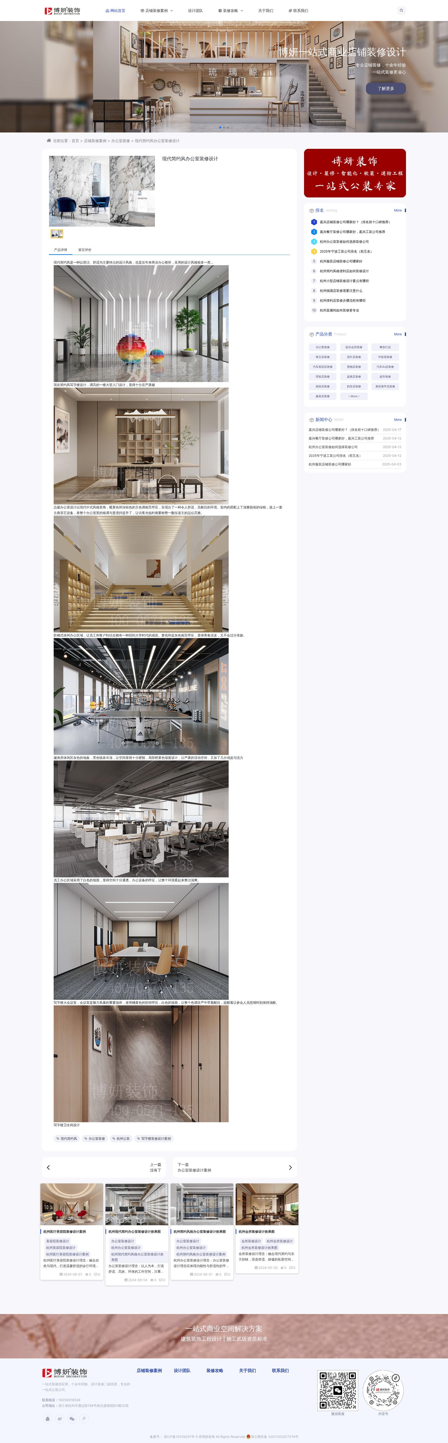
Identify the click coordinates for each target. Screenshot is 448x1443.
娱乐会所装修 (354, 347)
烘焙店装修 (323, 386)
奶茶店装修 (354, 386)
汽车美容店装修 (322, 366)
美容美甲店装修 (385, 386)
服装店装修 (323, 396)
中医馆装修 (385, 357)
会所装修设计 (251, 1241)
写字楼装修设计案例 (156, 1138)
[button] (220, 128)
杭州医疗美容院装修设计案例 (67, 1254)
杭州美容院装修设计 (61, 1248)
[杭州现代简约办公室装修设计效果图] (136, 1204)
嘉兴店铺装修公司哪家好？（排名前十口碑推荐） (356, 222)
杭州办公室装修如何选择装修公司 (344, 241)
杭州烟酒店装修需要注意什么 (341, 291)
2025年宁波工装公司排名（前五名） (347, 251)
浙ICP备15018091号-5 (180, 1437)
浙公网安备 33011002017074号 (274, 1437)
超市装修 (385, 376)
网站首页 (117, 10)
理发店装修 (323, 376)
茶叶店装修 (354, 357)
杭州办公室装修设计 (126, 1248)
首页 (75, 140)
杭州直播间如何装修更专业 (339, 310)
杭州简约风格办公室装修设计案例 (200, 1254)
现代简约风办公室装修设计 (157, 140)
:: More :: (354, 396)
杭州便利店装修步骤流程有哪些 (343, 300)
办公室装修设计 (122, 1241)
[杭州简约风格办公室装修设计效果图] (202, 1204)
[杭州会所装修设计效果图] (267, 1204)
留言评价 (84, 250)
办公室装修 (120, 140)
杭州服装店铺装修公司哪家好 (341, 261)
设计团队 (195, 10)
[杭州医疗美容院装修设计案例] (71, 1204)
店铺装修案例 (157, 10)
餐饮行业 (385, 347)
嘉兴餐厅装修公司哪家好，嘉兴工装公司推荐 (352, 232)
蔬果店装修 (354, 376)
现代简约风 (69, 1138)
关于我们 (265, 10)
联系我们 (300, 10)
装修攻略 (231, 10)
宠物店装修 (354, 366)
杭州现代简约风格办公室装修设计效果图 (137, 1257)
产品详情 (60, 250)
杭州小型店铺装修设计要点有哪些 (344, 281)
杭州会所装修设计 (280, 1241)
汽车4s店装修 (385, 366)
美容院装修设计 (57, 1241)
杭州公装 (123, 1138)
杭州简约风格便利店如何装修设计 (344, 271)
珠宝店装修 (323, 357)
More (398, 210)
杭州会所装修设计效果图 (259, 1248)
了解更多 (224, 88)
